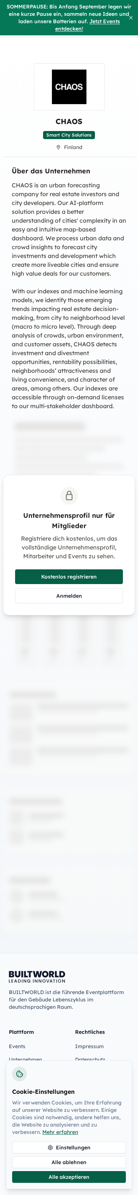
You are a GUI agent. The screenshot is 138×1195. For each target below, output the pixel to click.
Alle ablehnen (69, 1162)
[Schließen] (131, 18)
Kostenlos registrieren (69, 576)
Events (17, 1046)
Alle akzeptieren (69, 1177)
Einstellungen (73, 1147)
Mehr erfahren (60, 1132)
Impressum (89, 1046)
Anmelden (69, 596)
